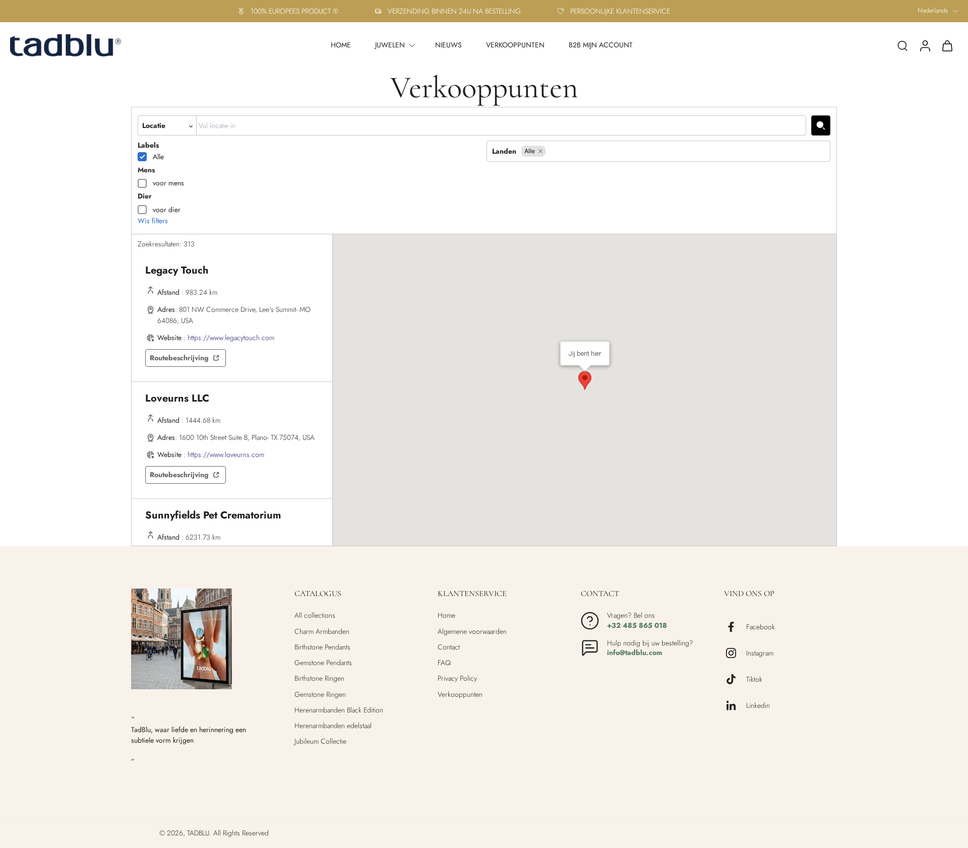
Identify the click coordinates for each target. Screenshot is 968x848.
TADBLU (198, 833)
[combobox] (501, 125)
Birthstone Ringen (319, 678)
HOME (341, 45)
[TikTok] (735, 679)
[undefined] (820, 125)
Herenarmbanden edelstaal (333, 726)
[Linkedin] (735, 705)
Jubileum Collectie (320, 741)
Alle (158, 157)
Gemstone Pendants (323, 663)
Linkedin (758, 705)
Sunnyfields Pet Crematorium (213, 515)
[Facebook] (735, 627)
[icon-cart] (947, 45)
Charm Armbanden (321, 631)
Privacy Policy (457, 678)
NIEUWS (448, 45)
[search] (902, 45)
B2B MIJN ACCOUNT (601, 45)
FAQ (444, 663)
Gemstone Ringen (320, 694)
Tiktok (754, 679)
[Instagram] (735, 653)
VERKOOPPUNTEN (515, 45)
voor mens (168, 183)
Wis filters (153, 221)
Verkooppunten (460, 694)
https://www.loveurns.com (226, 454)
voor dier (166, 210)
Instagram (759, 653)
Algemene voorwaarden (472, 631)
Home (446, 615)
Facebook (760, 627)
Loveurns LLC (177, 398)
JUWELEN (390, 45)
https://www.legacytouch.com (231, 338)
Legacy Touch (176, 270)
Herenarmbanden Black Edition (338, 710)
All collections (314, 615)
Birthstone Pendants (322, 647)
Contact (449, 647)
